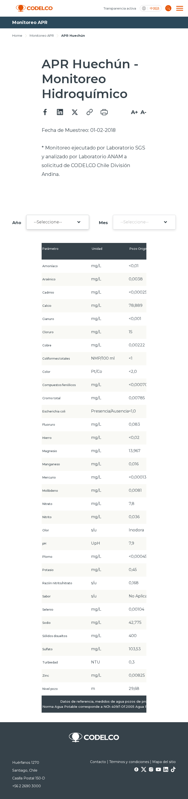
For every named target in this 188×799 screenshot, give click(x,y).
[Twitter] (74, 112)
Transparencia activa (120, 8)
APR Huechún (73, 35)
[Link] (89, 112)
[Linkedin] (60, 112)
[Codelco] (34, 8)
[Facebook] (45, 112)
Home (17, 35)
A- (143, 112)
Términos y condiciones (129, 762)
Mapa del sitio (164, 762)
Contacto (98, 762)
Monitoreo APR (42, 35)
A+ (134, 112)
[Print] (104, 112)
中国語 (154, 8)
